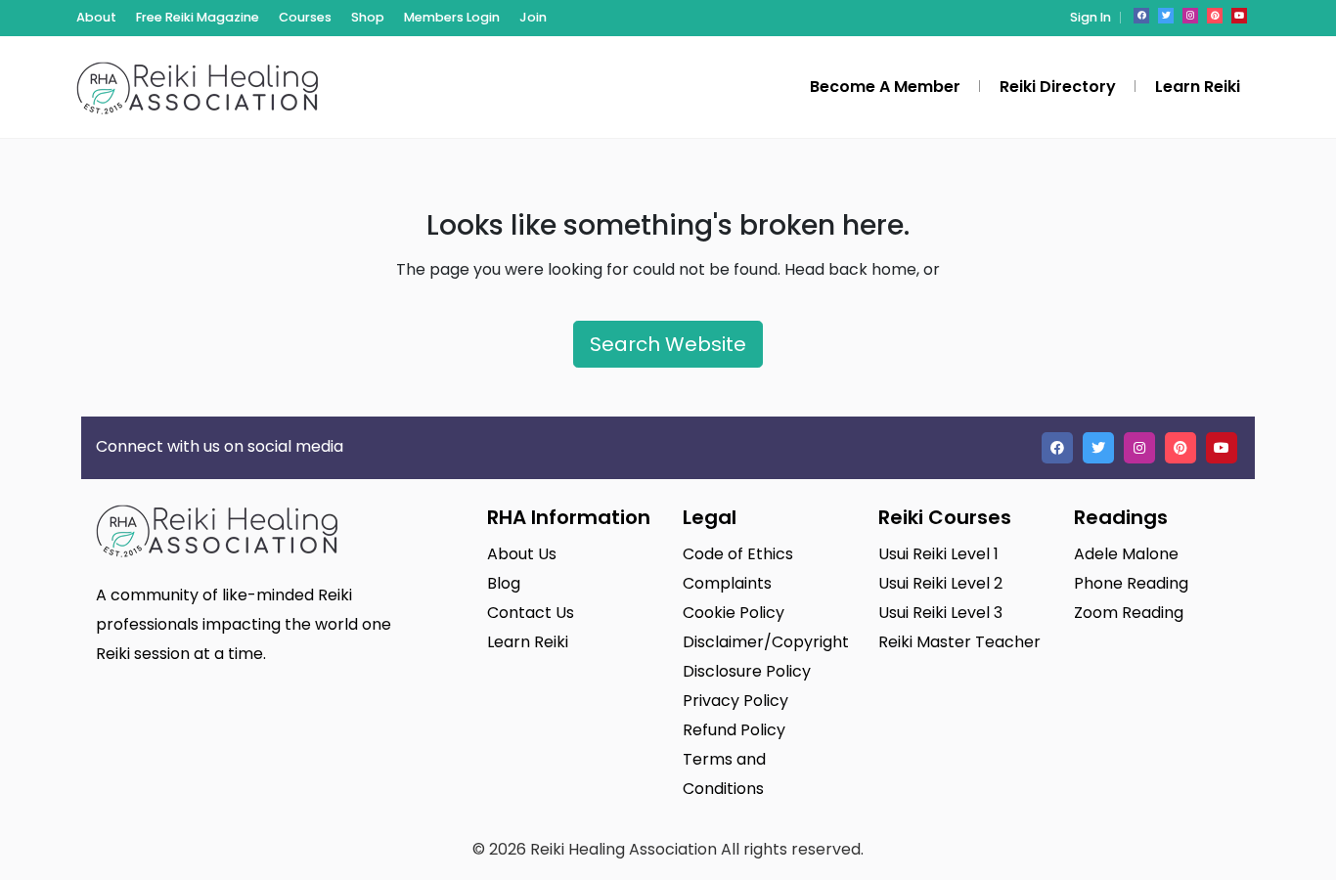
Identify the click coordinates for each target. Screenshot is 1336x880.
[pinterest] (1215, 15)
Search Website (668, 344)
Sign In (1090, 17)
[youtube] (1239, 15)
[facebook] (1141, 15)
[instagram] (1190, 15)
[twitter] (1166, 15)
